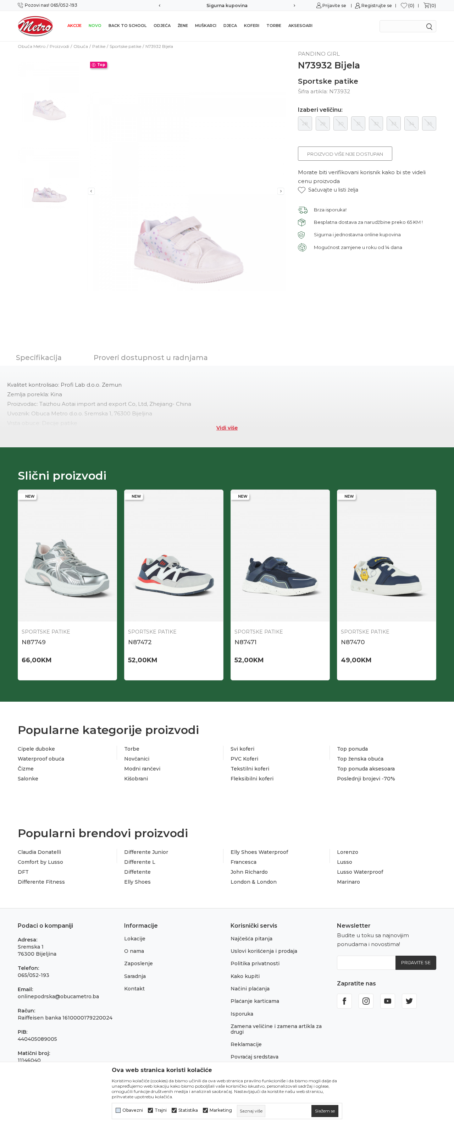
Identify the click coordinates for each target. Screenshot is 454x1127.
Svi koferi (242, 749)
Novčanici (136, 759)
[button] (328, 190)
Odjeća (162, 25)
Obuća (80, 46)
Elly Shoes (137, 882)
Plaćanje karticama (255, 1001)
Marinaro (348, 882)
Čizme (26, 769)
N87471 (245, 642)
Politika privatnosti (255, 963)
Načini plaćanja (250, 988)
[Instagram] (366, 1001)
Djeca (230, 25)
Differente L (139, 862)
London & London (254, 882)
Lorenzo (347, 852)
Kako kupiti (245, 976)
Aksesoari (300, 25)
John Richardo (249, 872)
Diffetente (137, 872)
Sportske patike (125, 46)
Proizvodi (59, 46)
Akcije (74, 25)
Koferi (251, 25)
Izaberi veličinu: (320, 110)
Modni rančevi (142, 769)
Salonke (28, 778)
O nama (134, 951)
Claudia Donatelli (39, 852)
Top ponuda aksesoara (366, 769)
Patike (98, 46)
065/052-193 (33, 975)
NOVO (95, 25)
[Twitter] (409, 1001)
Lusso (344, 862)
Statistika (188, 1110)
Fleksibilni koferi (252, 778)
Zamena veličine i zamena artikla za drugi (276, 1029)
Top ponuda (352, 749)
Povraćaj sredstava (254, 1057)
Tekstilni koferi (250, 769)
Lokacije (134, 938)
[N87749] (67, 555)
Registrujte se (376, 5)
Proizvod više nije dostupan (345, 154)
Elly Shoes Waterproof (259, 852)
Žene (183, 25)
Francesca (243, 862)
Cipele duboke (36, 749)
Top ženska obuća (360, 759)
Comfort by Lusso (40, 862)
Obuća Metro (31, 46)
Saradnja (135, 976)
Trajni (161, 1110)
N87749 (34, 642)
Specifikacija (39, 357)
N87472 (140, 642)
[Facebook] (344, 1001)
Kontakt (134, 988)
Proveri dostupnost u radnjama (151, 357)
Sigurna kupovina (227, 5)
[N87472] (173, 555)
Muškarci (205, 25)
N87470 (353, 642)
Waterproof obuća (41, 759)
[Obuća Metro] (35, 26)
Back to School (127, 25)
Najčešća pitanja (251, 938)
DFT (23, 872)
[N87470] (386, 555)
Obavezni (132, 1110)
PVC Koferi (244, 759)
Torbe (273, 25)
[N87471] (280, 555)
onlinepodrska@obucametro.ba (58, 996)
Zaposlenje (138, 963)
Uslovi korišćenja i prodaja (264, 951)
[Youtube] (388, 1001)
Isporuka (242, 1014)
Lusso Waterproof (360, 872)
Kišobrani (136, 778)
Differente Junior (146, 852)
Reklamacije (246, 1044)
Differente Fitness (41, 882)
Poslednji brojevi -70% (366, 778)
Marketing (221, 1110)
